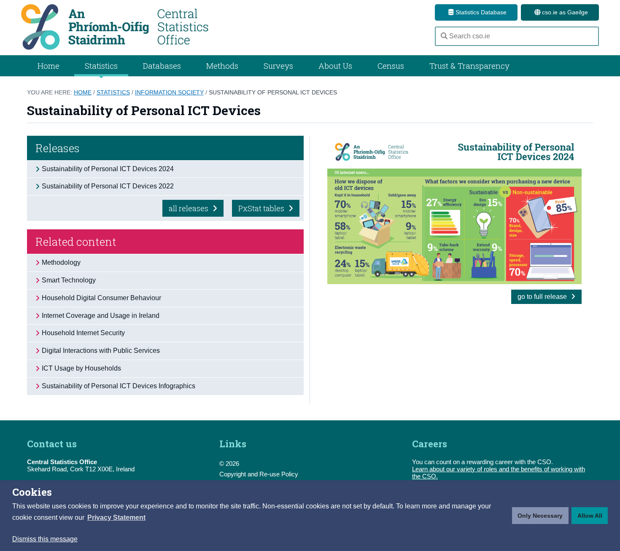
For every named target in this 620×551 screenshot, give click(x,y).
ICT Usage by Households (81, 368)
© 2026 (229, 463)
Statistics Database (480, 12)
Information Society (169, 92)
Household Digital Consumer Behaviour (101, 297)
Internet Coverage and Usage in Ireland (100, 315)
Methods (222, 65)
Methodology (61, 262)
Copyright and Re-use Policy (258, 474)
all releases (189, 208)
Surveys (278, 65)
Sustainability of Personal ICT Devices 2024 (108, 168)
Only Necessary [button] (540, 515)
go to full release (543, 296)
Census (390, 65)
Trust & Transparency (469, 65)
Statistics (113, 92)
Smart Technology (69, 280)
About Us (335, 65)
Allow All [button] (589, 515)
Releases (57, 148)
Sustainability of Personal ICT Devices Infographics (118, 386)
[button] (116, 517)
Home (48, 65)
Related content (75, 241)
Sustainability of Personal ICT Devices (273, 92)
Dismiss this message (45, 539)
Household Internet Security (83, 332)
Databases (162, 65)
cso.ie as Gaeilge (564, 12)
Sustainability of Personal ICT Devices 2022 (108, 186)
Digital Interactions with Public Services (101, 350)
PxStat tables (262, 208)
